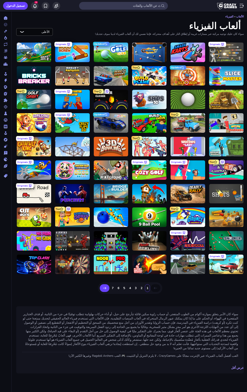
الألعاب (240, 16)
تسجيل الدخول (15, 6)
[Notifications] (35, 6)
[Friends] (56, 6)
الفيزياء (229, 16)
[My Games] (45, 6)
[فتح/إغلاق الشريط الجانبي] (241, 5)
